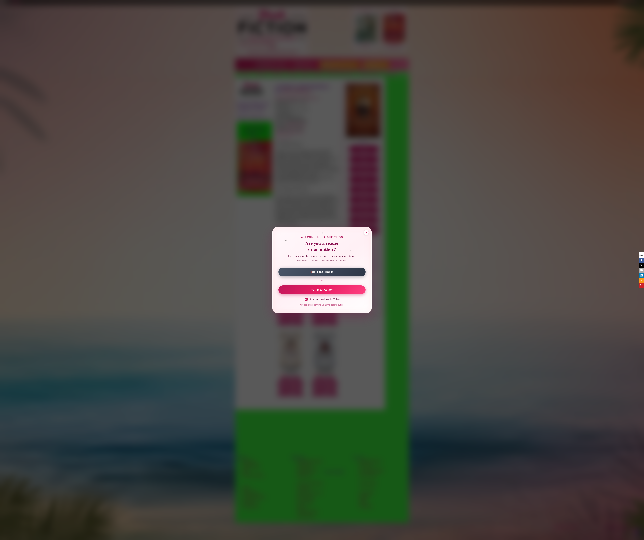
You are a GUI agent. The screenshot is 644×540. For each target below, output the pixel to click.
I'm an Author (322, 290)
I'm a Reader (322, 272)
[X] (641, 265)
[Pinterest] (641, 285)
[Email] (641, 270)
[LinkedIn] (641, 275)
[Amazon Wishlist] (641, 280)
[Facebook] (641, 260)
